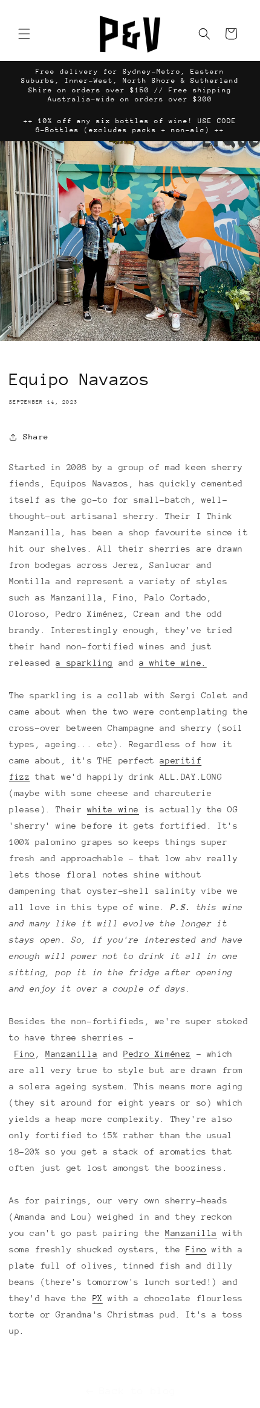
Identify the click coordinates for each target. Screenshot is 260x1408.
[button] (24, 34)
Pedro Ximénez (157, 1054)
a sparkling (84, 662)
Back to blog (137, 1391)
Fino (25, 1054)
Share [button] (36, 436)
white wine (113, 809)
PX (98, 1298)
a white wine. (173, 662)
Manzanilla (71, 1054)
